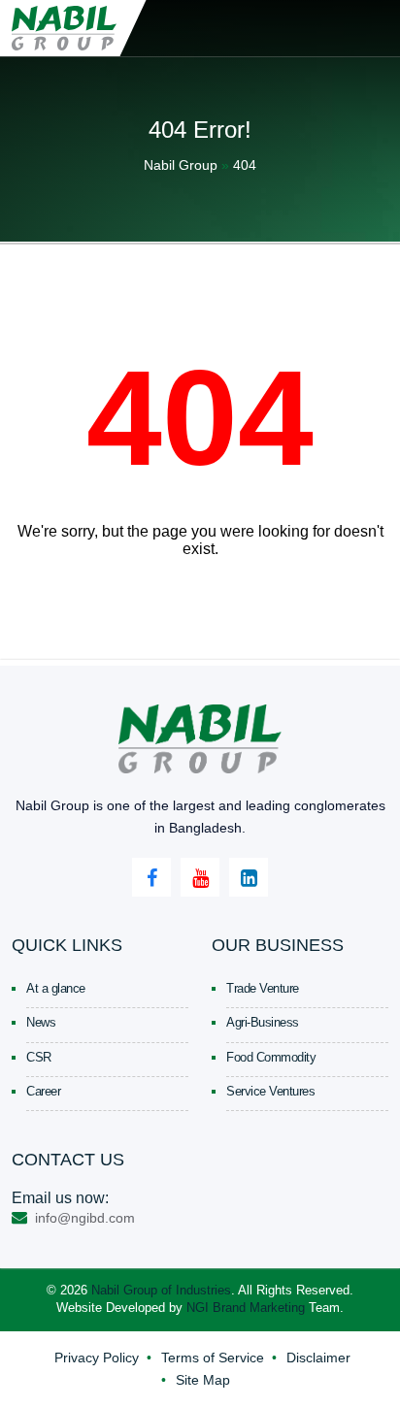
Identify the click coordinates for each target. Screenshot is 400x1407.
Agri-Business (262, 1022)
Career (43, 1091)
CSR (38, 1057)
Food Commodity (271, 1057)
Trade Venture (262, 988)
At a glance (55, 988)
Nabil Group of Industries (161, 1290)
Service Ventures (270, 1091)
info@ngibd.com (83, 1218)
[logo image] (65, 28)
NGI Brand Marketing (245, 1307)
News (40, 1022)
